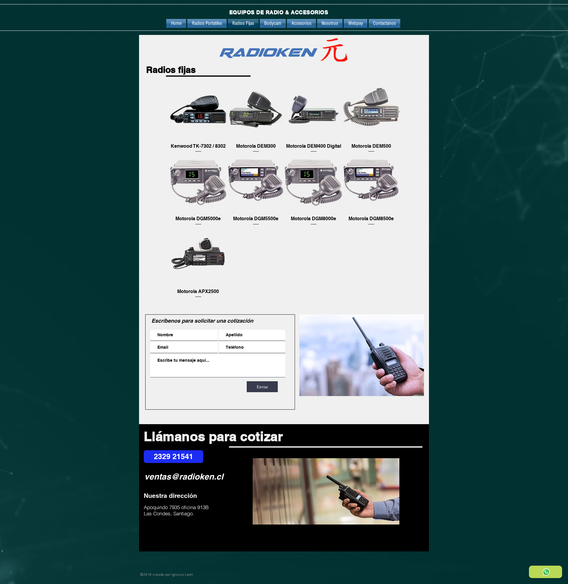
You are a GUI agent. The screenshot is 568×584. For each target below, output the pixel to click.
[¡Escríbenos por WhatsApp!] (545, 572)
